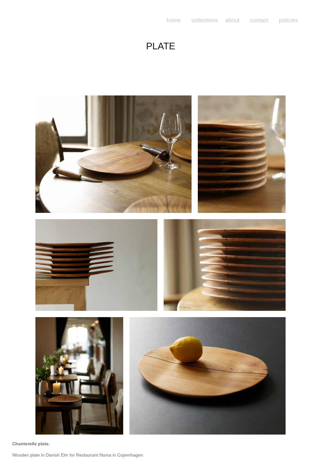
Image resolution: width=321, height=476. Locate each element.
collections (205, 20)
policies (288, 20)
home (174, 20)
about (232, 20)
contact (259, 20)
